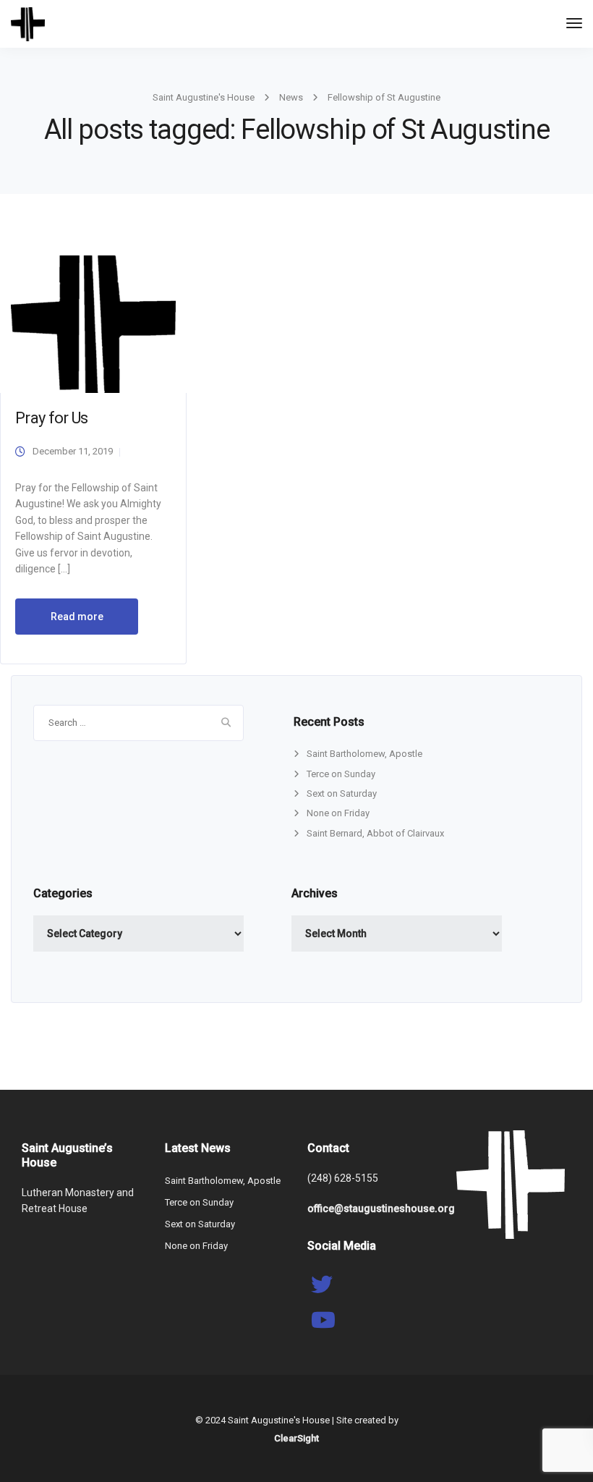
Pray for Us (51, 418)
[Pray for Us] (93, 323)
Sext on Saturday (342, 793)
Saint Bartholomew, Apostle (364, 753)
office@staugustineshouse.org (381, 1208)
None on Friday (338, 813)
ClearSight (296, 1438)
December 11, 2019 (73, 451)
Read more (77, 616)
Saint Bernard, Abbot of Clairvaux (375, 833)
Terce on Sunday (341, 773)
